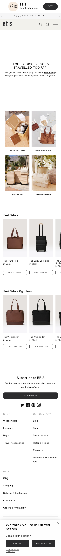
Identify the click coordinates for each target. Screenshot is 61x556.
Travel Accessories (13, 443)
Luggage (8, 428)
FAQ (5, 478)
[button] (40, 24)
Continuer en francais (12, 551)
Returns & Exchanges (15, 493)
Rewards (38, 450)
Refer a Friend (41, 443)
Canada (17, 544)
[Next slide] (59, 16)
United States (43, 544)
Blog (35, 420)
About (36, 428)
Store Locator (40, 435)
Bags (6, 435)
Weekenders (10, 420)
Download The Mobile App (45, 459)
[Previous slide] (2, 16)
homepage (49, 72)
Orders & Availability (14, 507)
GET (50, 6)
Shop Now (42, 16)
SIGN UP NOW (30, 396)
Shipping (8, 485)
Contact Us (9, 500)
